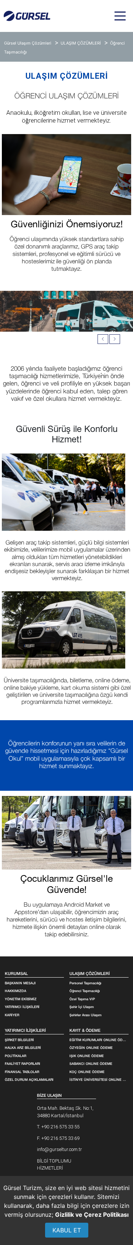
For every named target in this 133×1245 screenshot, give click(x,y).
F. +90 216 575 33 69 (58, 1138)
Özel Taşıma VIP (82, 999)
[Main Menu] (120, 16)
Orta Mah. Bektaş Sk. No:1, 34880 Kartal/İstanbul (65, 1111)
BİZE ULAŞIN (49, 1096)
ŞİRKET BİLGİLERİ (19, 1040)
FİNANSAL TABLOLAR (22, 1072)
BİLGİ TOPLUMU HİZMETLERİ (54, 1164)
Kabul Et (66, 1230)
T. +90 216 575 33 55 (58, 1126)
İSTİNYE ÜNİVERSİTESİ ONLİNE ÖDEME (98, 1080)
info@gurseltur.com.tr (59, 1149)
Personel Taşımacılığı (85, 983)
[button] (114, 339)
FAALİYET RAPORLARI (22, 1064)
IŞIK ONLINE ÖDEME (86, 1056)
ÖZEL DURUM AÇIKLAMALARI (29, 1080)
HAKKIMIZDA (15, 991)
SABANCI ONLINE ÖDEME (90, 1064)
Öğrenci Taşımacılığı (84, 991)
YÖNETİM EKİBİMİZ (21, 999)
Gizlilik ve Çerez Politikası (92, 1214)
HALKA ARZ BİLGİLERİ (23, 1048)
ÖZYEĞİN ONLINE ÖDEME (91, 1048)
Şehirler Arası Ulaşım (85, 1015)
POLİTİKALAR (15, 1056)
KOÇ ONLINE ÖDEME (87, 1072)
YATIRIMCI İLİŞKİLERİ (22, 1007)
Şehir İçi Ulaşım (81, 1007)
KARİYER (12, 1015)
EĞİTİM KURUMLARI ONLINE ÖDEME (98, 1040)
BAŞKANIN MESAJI (20, 983)
